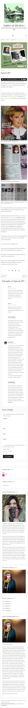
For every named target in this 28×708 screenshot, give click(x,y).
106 (21, 216)
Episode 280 (24, 276)
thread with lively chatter (6, 98)
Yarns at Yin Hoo (14, 25)
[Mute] (21, 79)
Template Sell (4, 705)
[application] (14, 79)
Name (4, 428)
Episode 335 (8, 601)
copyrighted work (12, 217)
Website (4, 439)
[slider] (24, 79)
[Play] (2, 79)
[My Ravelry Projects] (14, 581)
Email (4, 434)
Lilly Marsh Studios (12, 96)
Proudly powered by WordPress (7, 703)
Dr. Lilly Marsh (10, 85)
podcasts (2, 70)
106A (25, 216)
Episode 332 (8, 610)
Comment (5, 418)
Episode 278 (3, 276)
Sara (7, 76)
